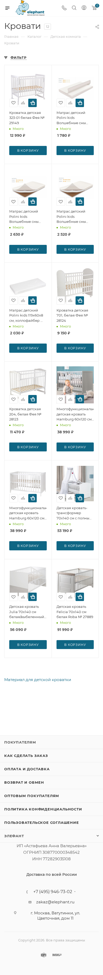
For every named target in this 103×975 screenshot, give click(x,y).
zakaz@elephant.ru (55, 901)
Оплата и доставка (27, 769)
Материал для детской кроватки (37, 679)
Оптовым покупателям (31, 796)
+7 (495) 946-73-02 (52, 892)
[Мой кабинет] (84, 8)
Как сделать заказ (26, 755)
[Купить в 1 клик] (32, 103)
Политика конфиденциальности (43, 809)
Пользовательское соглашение (41, 822)
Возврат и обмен (24, 782)
